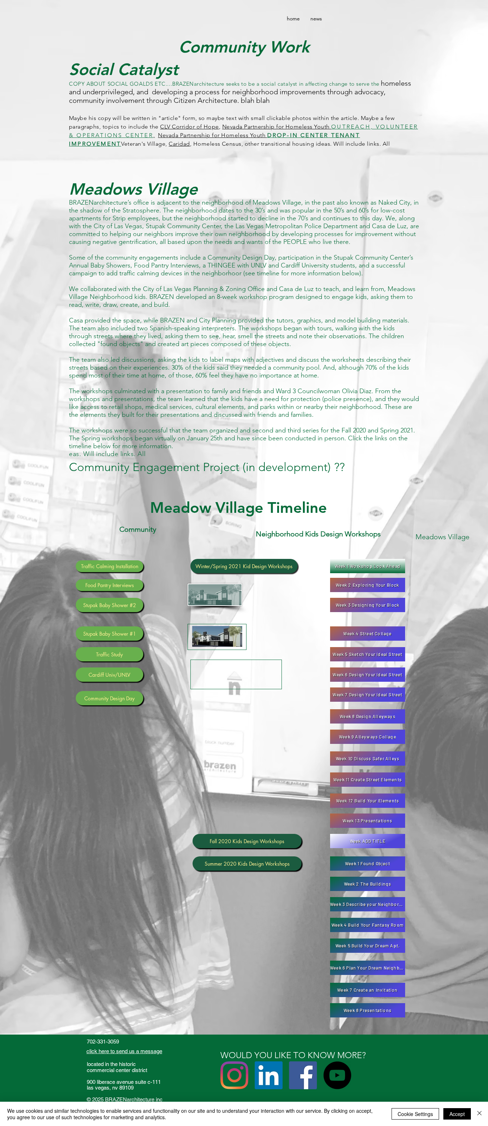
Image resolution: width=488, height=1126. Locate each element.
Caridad (179, 143)
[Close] (479, 1113)
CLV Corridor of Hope (189, 126)
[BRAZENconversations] (337, 1075)
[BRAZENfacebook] (303, 1075)
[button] (109, 566)
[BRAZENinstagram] (234, 1075)
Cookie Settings (415, 1113)
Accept (457, 1113)
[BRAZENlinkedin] (269, 1075)
